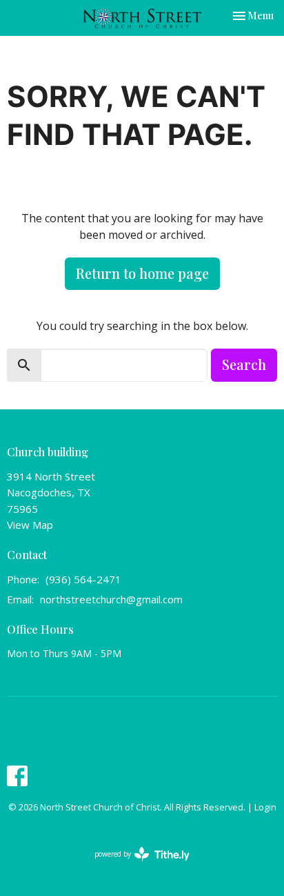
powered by (134, 865)
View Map (30, 525)
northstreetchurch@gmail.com (111, 599)
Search (244, 364)
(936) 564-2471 (83, 579)
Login (265, 807)
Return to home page (142, 273)
